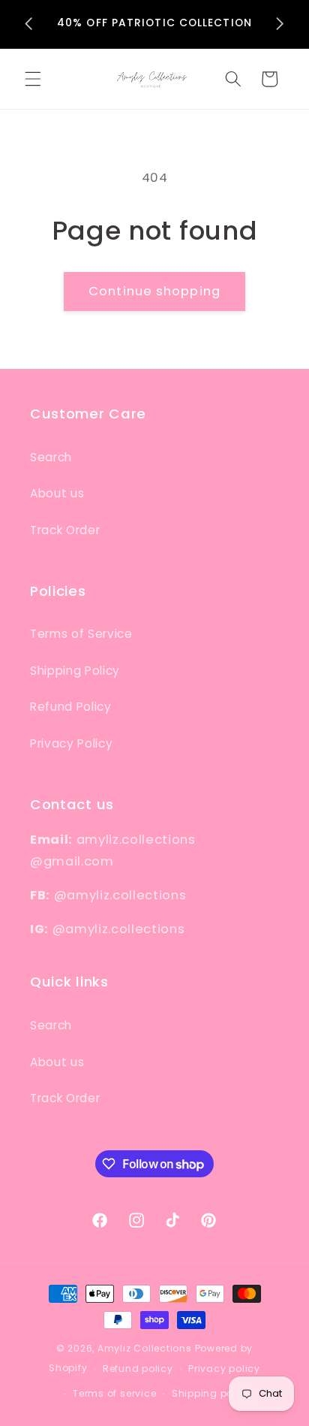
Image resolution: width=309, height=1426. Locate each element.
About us (57, 493)
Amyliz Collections (145, 1348)
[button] (33, 79)
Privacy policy (224, 1368)
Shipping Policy (75, 670)
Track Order (65, 530)
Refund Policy (71, 707)
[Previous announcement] (29, 24)
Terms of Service (81, 634)
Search (51, 457)
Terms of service (114, 1393)
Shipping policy (212, 1393)
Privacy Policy (71, 743)
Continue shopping (154, 291)
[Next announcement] (280, 24)
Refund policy (138, 1368)
